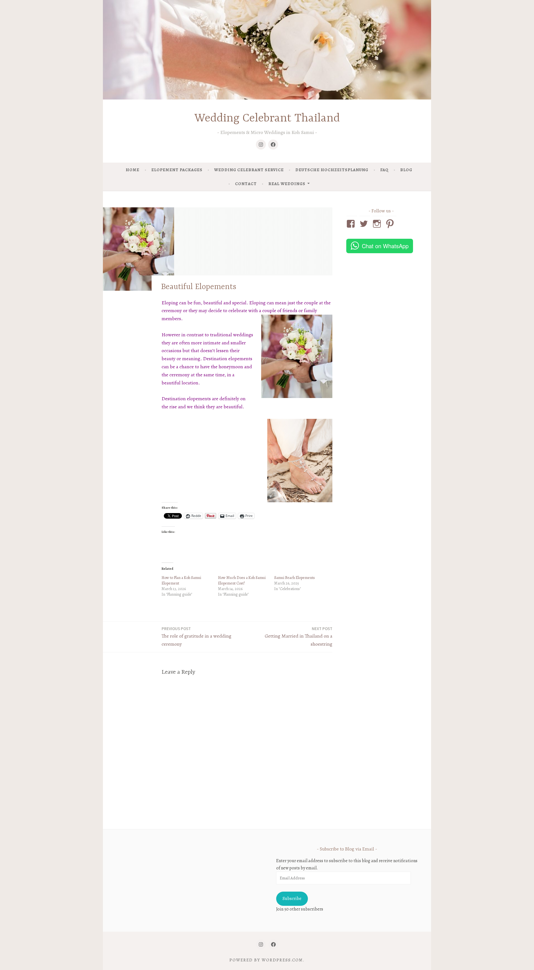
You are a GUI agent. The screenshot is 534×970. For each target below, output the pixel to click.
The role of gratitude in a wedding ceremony (196, 636)
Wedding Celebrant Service (249, 170)
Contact (246, 183)
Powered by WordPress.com (266, 960)
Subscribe (292, 899)
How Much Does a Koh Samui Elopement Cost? (242, 580)
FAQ (384, 170)
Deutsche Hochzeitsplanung (331, 170)
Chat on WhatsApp (385, 246)
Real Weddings (286, 183)
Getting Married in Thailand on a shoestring (298, 636)
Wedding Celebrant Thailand (267, 118)
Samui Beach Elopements (294, 577)
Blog (406, 170)
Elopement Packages (176, 170)
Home (132, 170)
